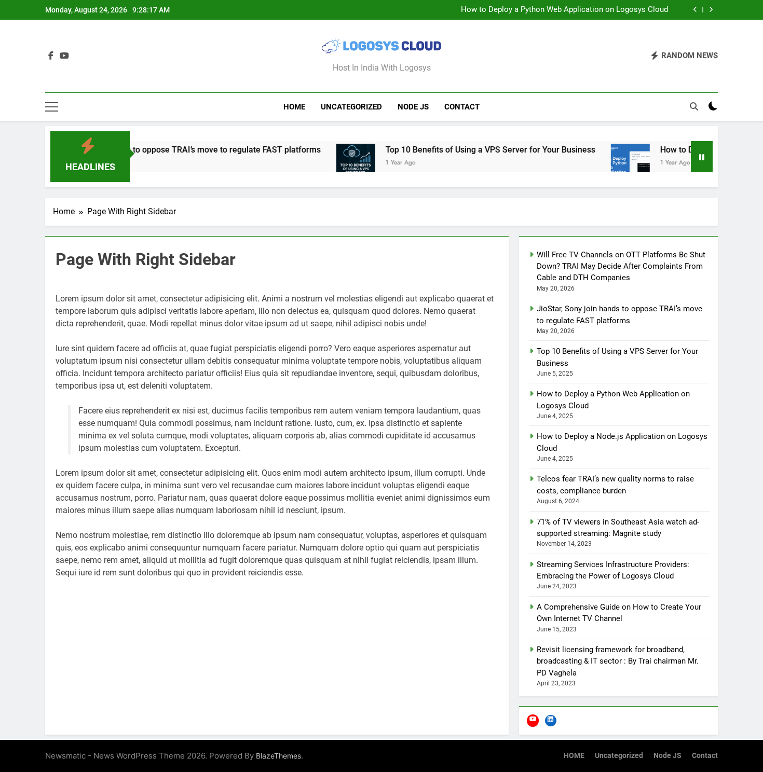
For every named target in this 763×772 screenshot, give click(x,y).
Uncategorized (351, 107)
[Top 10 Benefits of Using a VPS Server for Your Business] (333, 163)
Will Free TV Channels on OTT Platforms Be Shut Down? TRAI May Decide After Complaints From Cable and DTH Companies (621, 266)
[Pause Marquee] (702, 156)
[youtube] (64, 56)
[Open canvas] (51, 107)
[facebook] (51, 56)
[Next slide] (711, 9)
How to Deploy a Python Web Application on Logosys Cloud (564, 10)
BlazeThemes (278, 755)
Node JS (413, 107)
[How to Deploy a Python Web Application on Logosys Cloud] (608, 163)
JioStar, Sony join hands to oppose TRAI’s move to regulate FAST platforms (158, 150)
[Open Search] (694, 106)
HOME (294, 107)
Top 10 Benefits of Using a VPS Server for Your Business (468, 150)
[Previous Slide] (695, 9)
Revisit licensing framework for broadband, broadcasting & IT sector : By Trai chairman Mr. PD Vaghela (618, 661)
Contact (462, 107)
